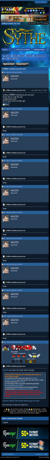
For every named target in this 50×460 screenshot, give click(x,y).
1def (9, 56)
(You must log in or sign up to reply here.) (15, 404)
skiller (17, 58)
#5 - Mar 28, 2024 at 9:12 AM (13, 186)
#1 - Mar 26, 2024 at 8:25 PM (13, 72)
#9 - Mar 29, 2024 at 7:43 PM (13, 290)
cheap (22, 56)
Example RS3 (10, 380)
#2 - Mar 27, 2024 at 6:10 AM (13, 109)
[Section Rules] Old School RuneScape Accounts (21, 401)
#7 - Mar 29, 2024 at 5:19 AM (13, 238)
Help (45, 454)
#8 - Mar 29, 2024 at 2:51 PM (13, 264)
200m (15, 56)
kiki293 (15, 76)
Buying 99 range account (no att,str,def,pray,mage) (28, 412)
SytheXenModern (8, 454)
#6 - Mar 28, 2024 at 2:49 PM (13, 212)
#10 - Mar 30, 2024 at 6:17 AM (13, 316)
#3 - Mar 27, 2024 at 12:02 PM (13, 135)
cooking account (40, 56)
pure (10, 58)
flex (5, 58)
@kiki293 (6, 370)
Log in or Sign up (41, 2)
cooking (29, 56)
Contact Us (39, 454)
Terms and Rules (44, 457)
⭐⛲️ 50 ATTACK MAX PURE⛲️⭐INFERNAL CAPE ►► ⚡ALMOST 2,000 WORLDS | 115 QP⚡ (24, 410)
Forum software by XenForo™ (10, 457)
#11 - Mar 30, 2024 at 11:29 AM (13, 342)
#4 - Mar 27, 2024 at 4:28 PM (13, 160)
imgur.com (7, 103)
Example (34, 378)
